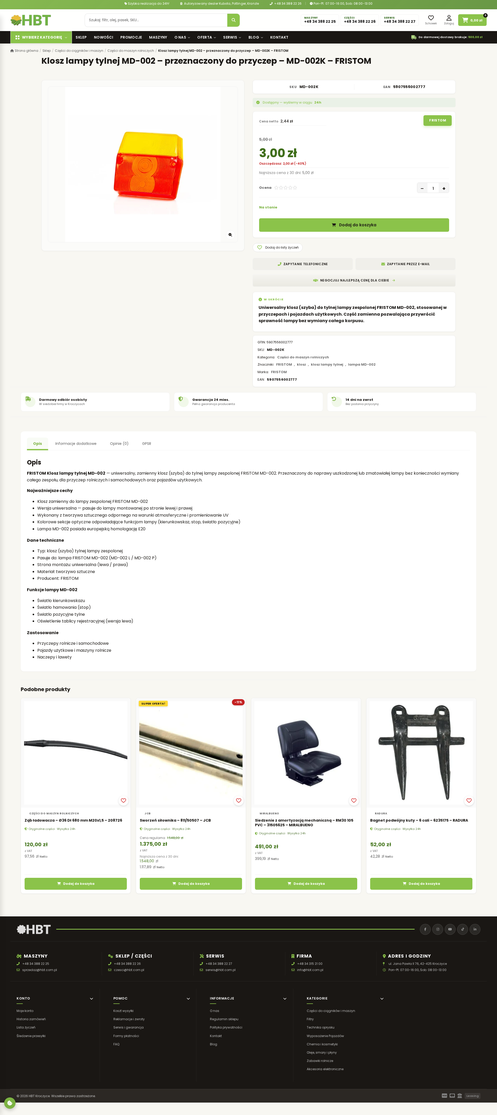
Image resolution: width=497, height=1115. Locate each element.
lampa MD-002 (362, 364)
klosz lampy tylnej (327, 364)
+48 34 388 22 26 (287, 4)
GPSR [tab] (146, 443)
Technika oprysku (320, 1027)
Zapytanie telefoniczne (305, 264)
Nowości (103, 37)
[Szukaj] (233, 20)
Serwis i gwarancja (128, 1027)
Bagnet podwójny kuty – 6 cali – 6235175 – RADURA (419, 820)
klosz (301, 364)
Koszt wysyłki (123, 1011)
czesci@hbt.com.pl (129, 970)
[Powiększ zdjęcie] (230, 235)
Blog (253, 37)
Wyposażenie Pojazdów (325, 1036)
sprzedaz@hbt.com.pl (39, 970)
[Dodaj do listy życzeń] (123, 801)
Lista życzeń (26, 1027)
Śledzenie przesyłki (31, 1036)
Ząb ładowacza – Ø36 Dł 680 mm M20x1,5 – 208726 (73, 820)
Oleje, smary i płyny (322, 1052)
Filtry (310, 1019)
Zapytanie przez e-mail (408, 264)
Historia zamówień (31, 1019)
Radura (381, 813)
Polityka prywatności (226, 1027)
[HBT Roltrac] (30, 20)
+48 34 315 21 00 (310, 963)
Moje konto (25, 1011)
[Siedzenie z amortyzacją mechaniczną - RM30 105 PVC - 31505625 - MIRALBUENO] (306, 753)
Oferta (204, 37)
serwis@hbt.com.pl (221, 970)
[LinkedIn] (475, 929)
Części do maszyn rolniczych (130, 50)
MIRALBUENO (269, 813)
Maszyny (158, 37)
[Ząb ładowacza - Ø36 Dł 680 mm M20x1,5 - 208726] (75, 753)
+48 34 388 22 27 (219, 963)
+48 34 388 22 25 (35, 963)
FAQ (116, 1044)
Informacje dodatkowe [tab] (76, 443)
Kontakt (279, 37)
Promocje (131, 37)
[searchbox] (156, 20)
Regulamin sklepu (224, 1019)
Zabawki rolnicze (320, 1061)
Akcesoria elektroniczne (325, 1069)
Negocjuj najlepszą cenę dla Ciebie (354, 280)
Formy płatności (126, 1036)
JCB (147, 813)
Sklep (81, 37)
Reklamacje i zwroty (129, 1019)
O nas (180, 37)
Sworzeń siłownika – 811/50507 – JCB (175, 820)
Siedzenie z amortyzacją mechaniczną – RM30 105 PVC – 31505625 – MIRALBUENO (304, 823)
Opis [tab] (37, 443)
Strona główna (26, 50)
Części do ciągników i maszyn (79, 50)
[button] (278, 247)
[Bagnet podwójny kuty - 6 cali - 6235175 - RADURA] (421, 753)
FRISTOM (437, 120)
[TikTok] (462, 929)
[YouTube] (450, 929)
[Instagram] (437, 929)
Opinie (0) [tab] (119, 443)
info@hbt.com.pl (310, 970)
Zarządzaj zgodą (10, 1103)
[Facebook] (425, 929)
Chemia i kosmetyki (322, 1044)
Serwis (230, 37)
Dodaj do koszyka (357, 225)
